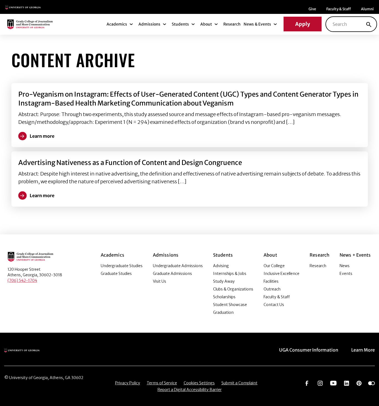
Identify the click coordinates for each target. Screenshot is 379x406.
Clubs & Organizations (233, 289)
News (345, 265)
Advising (221, 265)
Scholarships (224, 296)
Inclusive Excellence (281, 273)
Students (180, 24)
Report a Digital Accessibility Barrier (190, 389)
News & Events (257, 24)
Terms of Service (162, 382)
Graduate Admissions (172, 273)
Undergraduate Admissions (178, 265)
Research (232, 24)
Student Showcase (230, 304)
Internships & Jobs (229, 273)
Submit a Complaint (239, 382)
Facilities (271, 281)
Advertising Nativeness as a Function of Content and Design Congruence (130, 162)
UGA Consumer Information (308, 350)
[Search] (369, 24)
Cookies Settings (199, 382)
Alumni (367, 9)
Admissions (149, 24)
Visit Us (159, 281)
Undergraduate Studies (122, 265)
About (206, 24)
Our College (274, 265)
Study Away (224, 281)
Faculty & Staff (338, 9)
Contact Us (274, 304)
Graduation (223, 312)
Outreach (272, 289)
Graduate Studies (116, 273)
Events (346, 273)
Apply (302, 24)
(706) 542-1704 (22, 280)
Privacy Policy (127, 382)
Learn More (363, 350)
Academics (117, 24)
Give (312, 9)
